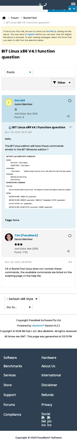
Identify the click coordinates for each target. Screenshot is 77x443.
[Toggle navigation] (73, 4)
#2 (70, 262)
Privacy (46, 404)
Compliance (12, 414)
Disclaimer (49, 385)
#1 (70, 127)
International (51, 375)
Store (8, 385)
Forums (9, 404)
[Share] (68, 116)
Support (10, 395)
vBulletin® (38, 325)
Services (10, 375)
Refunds (47, 395)
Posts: (18, 117)
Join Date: (20, 113)
